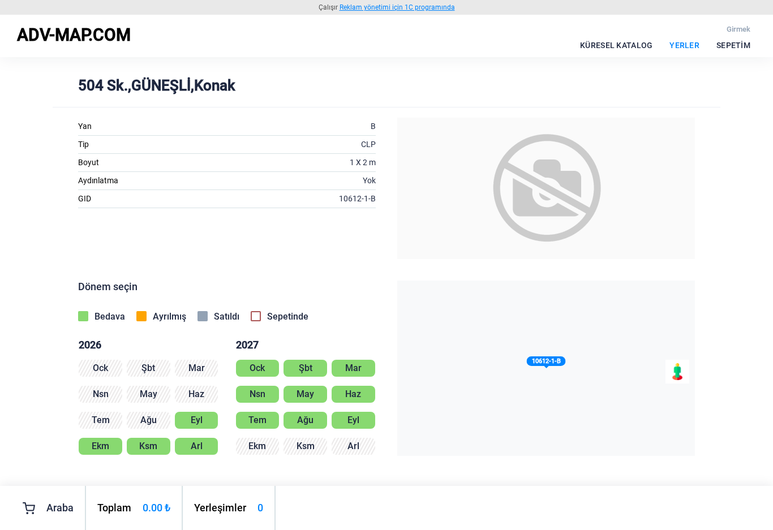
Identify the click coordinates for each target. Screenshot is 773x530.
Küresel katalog (616, 45)
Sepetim (733, 45)
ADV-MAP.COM (74, 35)
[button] (546, 363)
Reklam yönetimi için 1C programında (397, 7)
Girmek (738, 29)
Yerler (684, 45)
